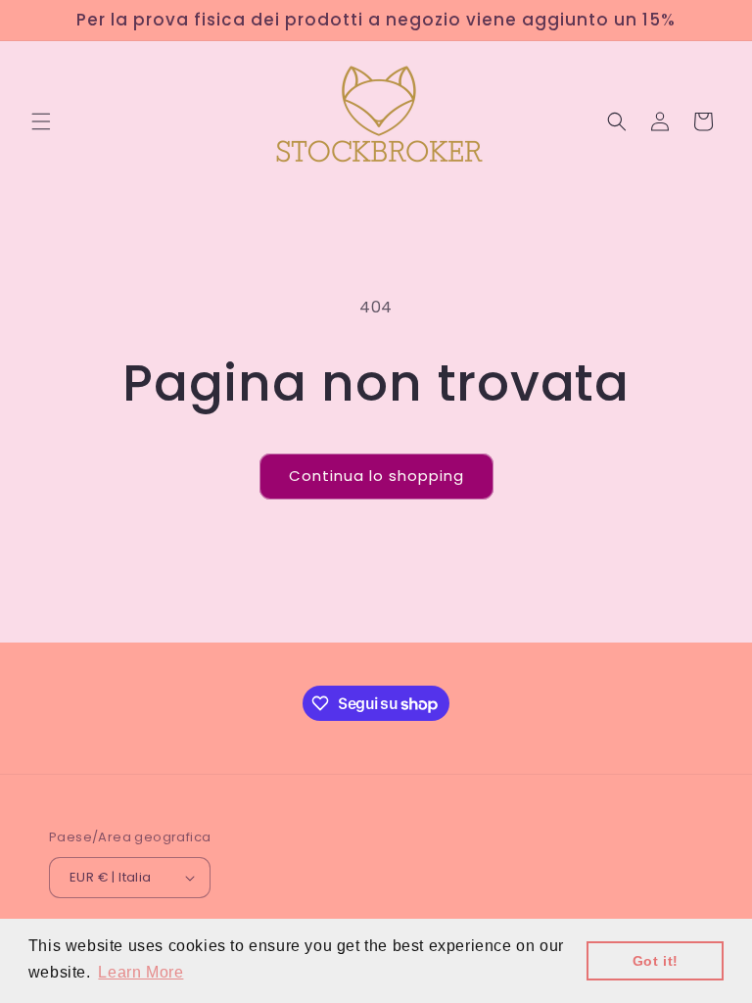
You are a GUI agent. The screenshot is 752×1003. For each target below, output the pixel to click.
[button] (41, 121)
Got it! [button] (656, 961)
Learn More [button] (140, 972)
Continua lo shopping (376, 475)
